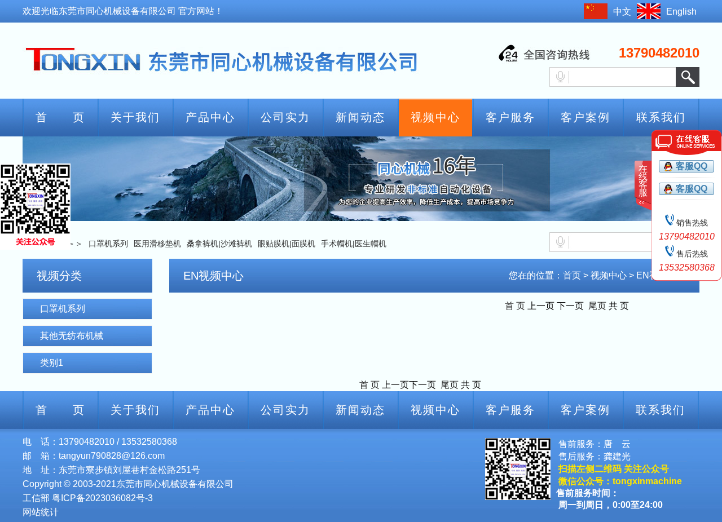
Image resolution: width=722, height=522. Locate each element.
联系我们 (661, 117)
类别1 (51, 363)
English (681, 11)
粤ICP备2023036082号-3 (102, 498)
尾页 (596, 306)
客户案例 (585, 117)
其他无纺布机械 (71, 335)
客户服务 (510, 117)
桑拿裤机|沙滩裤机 (219, 243)
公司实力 (285, 117)
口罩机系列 (108, 243)
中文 (622, 11)
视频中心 (435, 117)
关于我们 (135, 117)
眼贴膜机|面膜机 (286, 243)
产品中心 (210, 117)
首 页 (60, 117)
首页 (572, 275)
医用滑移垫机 (157, 243)
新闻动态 (360, 117)
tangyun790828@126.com (112, 456)
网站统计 (41, 512)
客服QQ (691, 166)
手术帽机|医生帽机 (353, 243)
